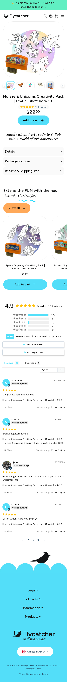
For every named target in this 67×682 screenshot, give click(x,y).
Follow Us (31, 599)
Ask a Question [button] (35, 352)
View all (16, 208)
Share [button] (10, 407)
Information (32, 608)
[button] (57, 407)
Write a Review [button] (35, 344)
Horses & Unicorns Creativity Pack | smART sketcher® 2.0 (32, 400)
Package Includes (18, 161)
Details (10, 151)
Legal (31, 590)
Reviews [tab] (8, 362)
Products (32, 616)
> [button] (44, 540)
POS (21, 674)
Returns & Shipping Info (22, 171)
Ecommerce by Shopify (37, 674)
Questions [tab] (30, 362)
